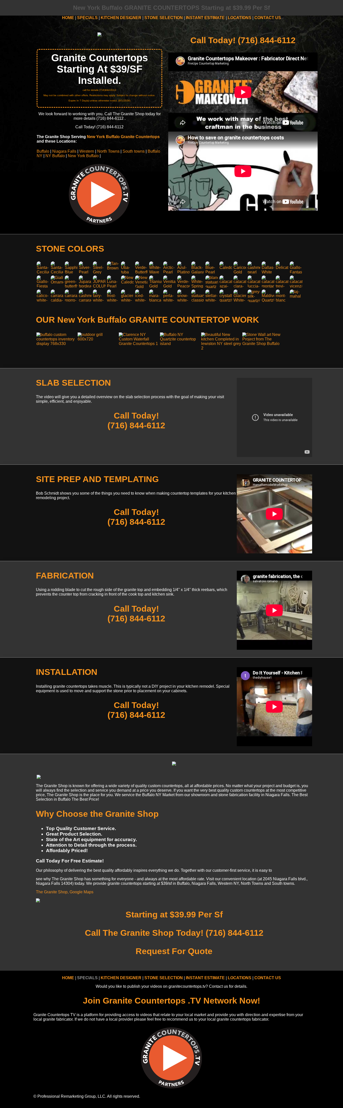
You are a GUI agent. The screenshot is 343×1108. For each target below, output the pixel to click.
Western (86, 151)
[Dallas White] (268, 272)
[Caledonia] (228, 267)
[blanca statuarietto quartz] (215, 286)
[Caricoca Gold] (242, 272)
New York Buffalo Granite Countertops (123, 137)
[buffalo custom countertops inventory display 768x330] (56, 343)
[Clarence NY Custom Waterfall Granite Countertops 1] (139, 343)
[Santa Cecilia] (43, 272)
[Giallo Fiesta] (43, 286)
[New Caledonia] (130, 282)
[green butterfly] (72, 286)
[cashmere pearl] (257, 272)
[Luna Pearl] (113, 286)
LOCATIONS (239, 18)
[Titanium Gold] (157, 286)
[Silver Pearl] (85, 272)
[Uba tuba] (127, 272)
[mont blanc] (282, 300)
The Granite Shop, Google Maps (64, 892)
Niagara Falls (64, 151)
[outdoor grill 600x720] (98, 339)
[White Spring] (197, 286)
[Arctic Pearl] (169, 272)
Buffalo (43, 151)
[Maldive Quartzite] (270, 300)
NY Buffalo (55, 156)
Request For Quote (174, 951)
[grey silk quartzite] (255, 301)
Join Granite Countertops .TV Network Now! (171, 1000)
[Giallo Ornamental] (61, 282)
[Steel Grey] (99, 272)
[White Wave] (155, 272)
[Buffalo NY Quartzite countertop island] (180, 343)
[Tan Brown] (113, 268)
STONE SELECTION (163, 18)
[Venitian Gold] (171, 286)
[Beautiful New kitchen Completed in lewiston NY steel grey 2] (221, 348)
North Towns (108, 151)
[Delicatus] (284, 267)
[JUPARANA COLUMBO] (104, 286)
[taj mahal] (296, 296)
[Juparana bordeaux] (88, 286)
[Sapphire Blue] (73, 272)
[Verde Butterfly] (142, 272)
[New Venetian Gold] (143, 286)
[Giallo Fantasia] (297, 272)
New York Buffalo (83, 156)
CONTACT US (267, 18)
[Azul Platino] (183, 272)
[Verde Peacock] (185, 286)
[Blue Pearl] (211, 272)
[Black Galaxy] (197, 272)
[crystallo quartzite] (227, 300)
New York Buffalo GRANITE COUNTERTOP (143, 319)
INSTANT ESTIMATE (205, 18)
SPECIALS (87, 18)
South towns (134, 151)
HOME (68, 18)
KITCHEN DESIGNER (121, 18)
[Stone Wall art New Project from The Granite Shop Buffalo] (262, 343)
